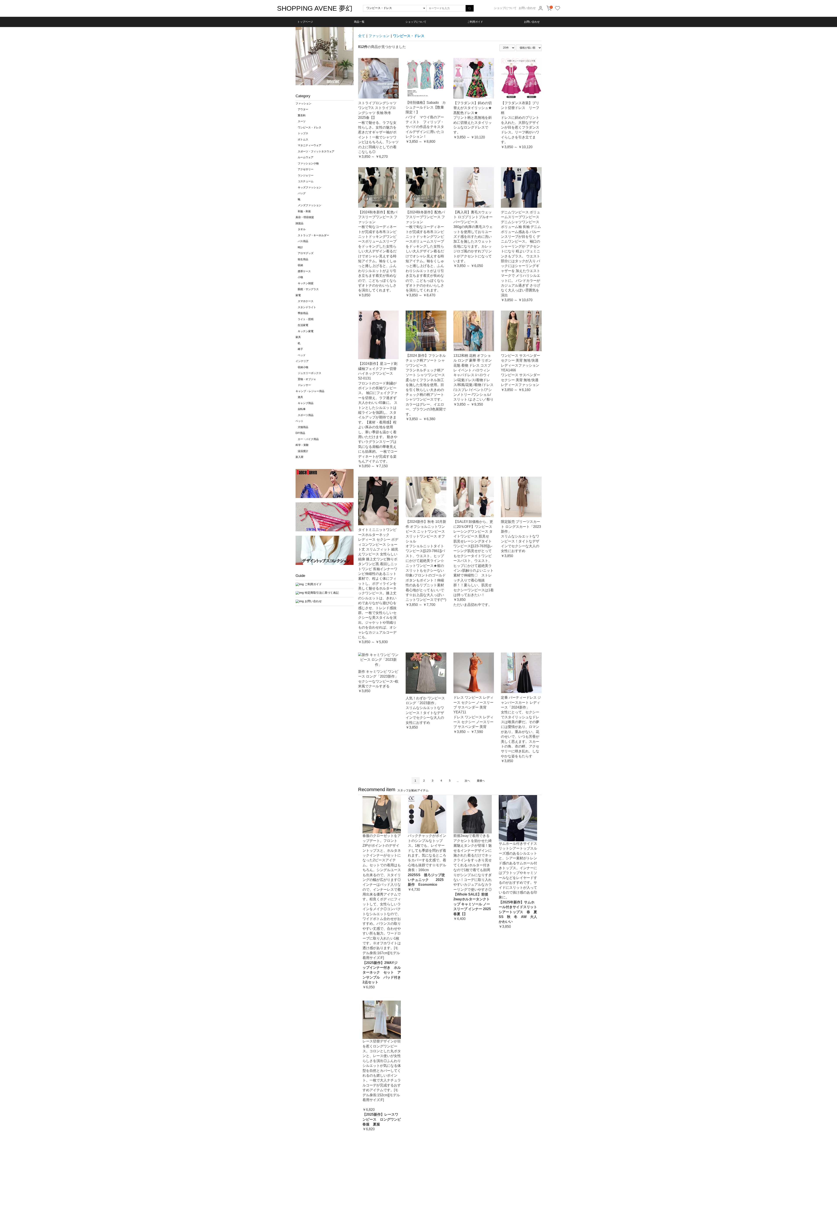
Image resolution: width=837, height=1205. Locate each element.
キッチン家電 (305, 331)
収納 (300, 265)
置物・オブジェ (307, 379)
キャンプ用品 (305, 403)
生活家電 (303, 325)
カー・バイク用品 (308, 439)
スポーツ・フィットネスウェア (316, 151)
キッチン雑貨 (305, 283)
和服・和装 (304, 211)
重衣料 (302, 115)
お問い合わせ (527, 8)
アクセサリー (305, 169)
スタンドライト (307, 307)
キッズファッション (309, 187)
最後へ (481, 780)
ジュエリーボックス (309, 373)
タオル (302, 229)
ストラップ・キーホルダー (313, 235)
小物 (300, 277)
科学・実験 (302, 445)
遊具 (300, 397)
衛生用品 (303, 259)
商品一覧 (359, 21)
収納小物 (303, 367)
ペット (299, 421)
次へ (467, 780)
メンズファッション (309, 205)
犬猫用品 (303, 427)
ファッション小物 (308, 163)
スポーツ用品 (305, 415)
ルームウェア (305, 157)
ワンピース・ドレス (309, 127)
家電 (298, 295)
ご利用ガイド (475, 21)
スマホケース (305, 301)
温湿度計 (303, 451)
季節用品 (303, 313)
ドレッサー (304, 385)
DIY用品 (300, 433)
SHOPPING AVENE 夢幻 (314, 8)
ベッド (302, 355)
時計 (300, 247)
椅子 (300, 349)
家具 (298, 337)
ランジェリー (305, 175)
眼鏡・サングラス (308, 289)
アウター (303, 109)
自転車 (302, 409)
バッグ (302, 193)
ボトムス (303, 139)
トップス (303, 133)
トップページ (305, 21)
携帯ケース (304, 271)
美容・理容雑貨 (305, 217)
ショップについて (505, 8)
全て (361, 36)
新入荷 (299, 457)
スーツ (302, 121)
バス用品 (303, 241)
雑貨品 (299, 223)
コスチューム (305, 181)
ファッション (303, 103)
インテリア (302, 361)
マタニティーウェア (309, 145)
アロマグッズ (305, 253)
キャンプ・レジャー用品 (310, 391)
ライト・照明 (305, 319)
